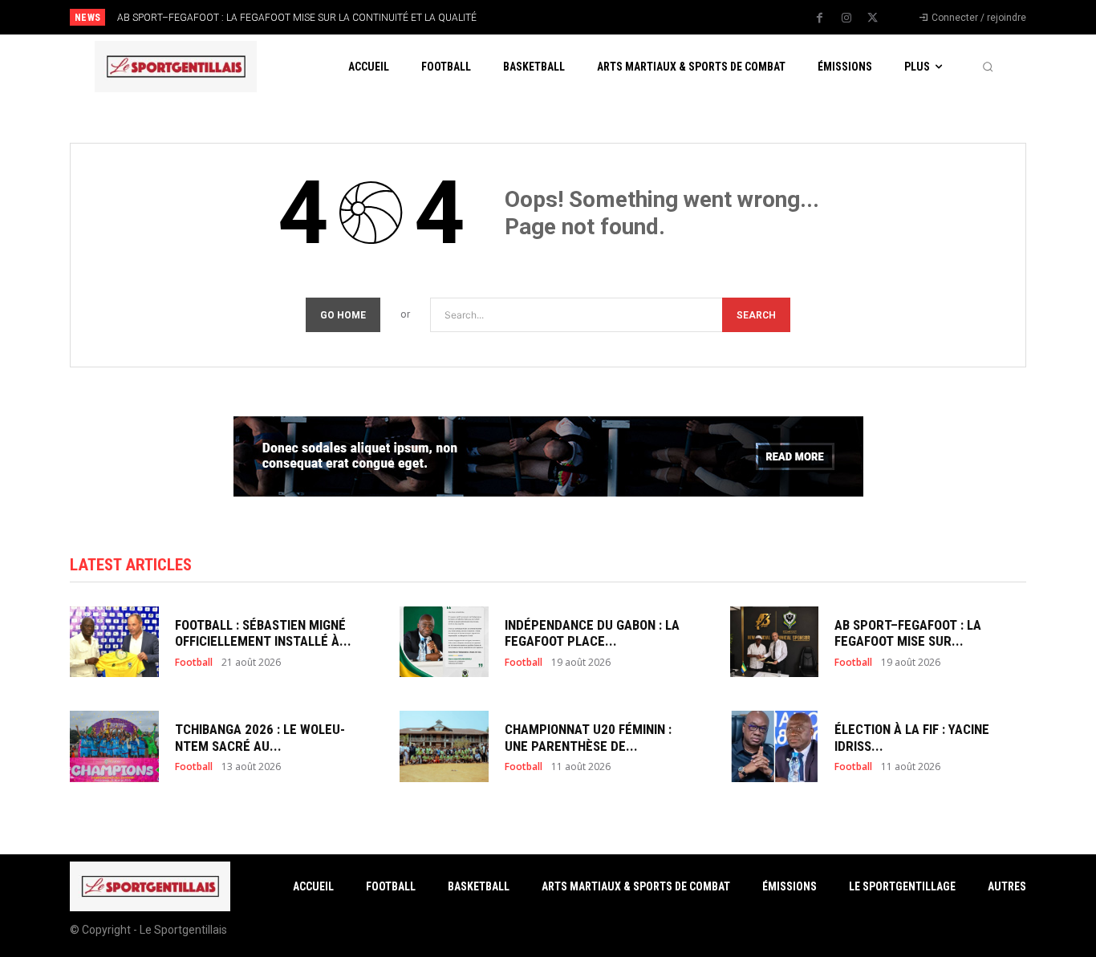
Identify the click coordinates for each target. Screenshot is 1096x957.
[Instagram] (846, 18)
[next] (601, 17)
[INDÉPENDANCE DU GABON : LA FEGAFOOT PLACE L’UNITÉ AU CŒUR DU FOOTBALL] (444, 642)
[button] (987, 66)
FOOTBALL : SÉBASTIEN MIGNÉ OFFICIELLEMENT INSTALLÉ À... (263, 633)
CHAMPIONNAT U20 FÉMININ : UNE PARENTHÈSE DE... (588, 737)
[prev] (576, 17)
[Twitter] (873, 18)
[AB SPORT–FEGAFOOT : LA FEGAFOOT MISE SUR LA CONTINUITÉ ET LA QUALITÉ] (774, 642)
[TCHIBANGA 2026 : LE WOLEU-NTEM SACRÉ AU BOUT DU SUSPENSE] (114, 746)
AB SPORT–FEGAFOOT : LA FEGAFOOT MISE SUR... (907, 633)
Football (194, 662)
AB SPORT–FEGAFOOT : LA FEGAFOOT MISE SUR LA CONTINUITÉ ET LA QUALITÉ (297, 17)
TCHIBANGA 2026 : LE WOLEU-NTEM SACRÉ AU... (260, 737)
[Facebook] (820, 18)
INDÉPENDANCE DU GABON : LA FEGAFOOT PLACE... (592, 633)
